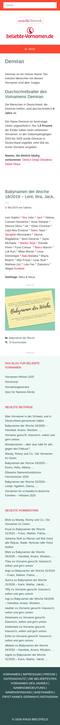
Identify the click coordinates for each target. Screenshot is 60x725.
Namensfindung (18, 692)
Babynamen (43, 692)
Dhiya (16, 164)
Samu (34, 230)
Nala (25, 255)
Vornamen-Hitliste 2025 (19, 376)
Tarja (32, 243)
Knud (8, 529)
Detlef (8, 164)
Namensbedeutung (29, 687)
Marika (24, 243)
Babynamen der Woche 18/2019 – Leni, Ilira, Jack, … (29, 196)
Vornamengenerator (17, 387)
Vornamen (11, 674)
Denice (26, 159)
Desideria (46, 159)
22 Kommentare (17, 342)
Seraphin (10, 234)
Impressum (32, 674)
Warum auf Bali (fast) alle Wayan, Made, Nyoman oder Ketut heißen (29, 543)
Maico (38, 247)
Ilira (24, 217)
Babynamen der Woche (22, 337)
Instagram (49, 696)
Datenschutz (15, 678)
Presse (49, 674)
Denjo (35, 159)
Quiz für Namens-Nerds (20, 392)
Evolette (19, 268)
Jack (39, 217)
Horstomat (11, 381)
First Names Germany (20, 696)
